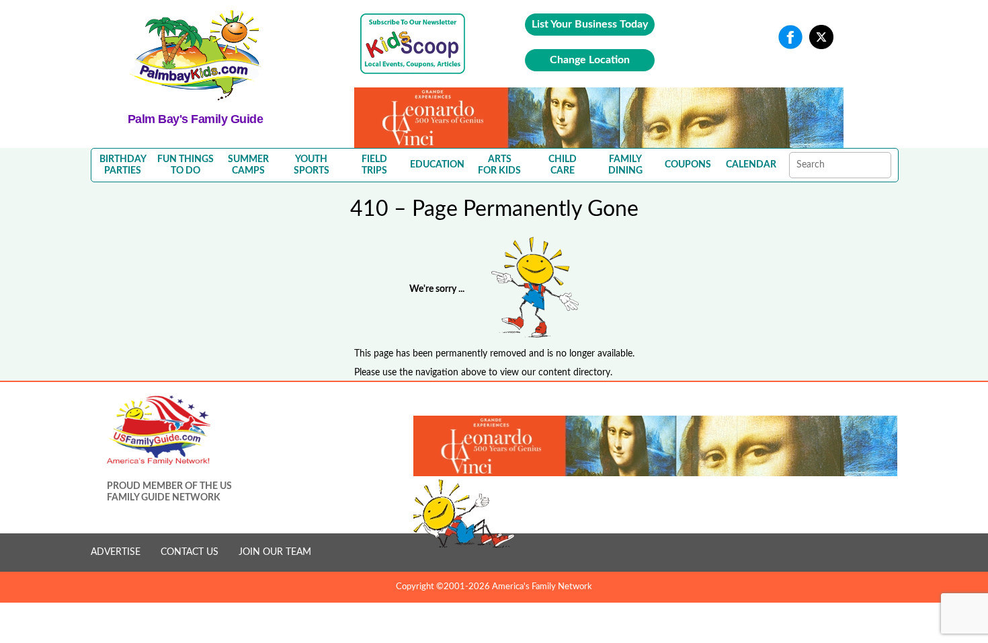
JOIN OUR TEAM (275, 552)
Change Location (590, 59)
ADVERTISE (115, 552)
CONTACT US (189, 552)
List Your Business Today (590, 24)
